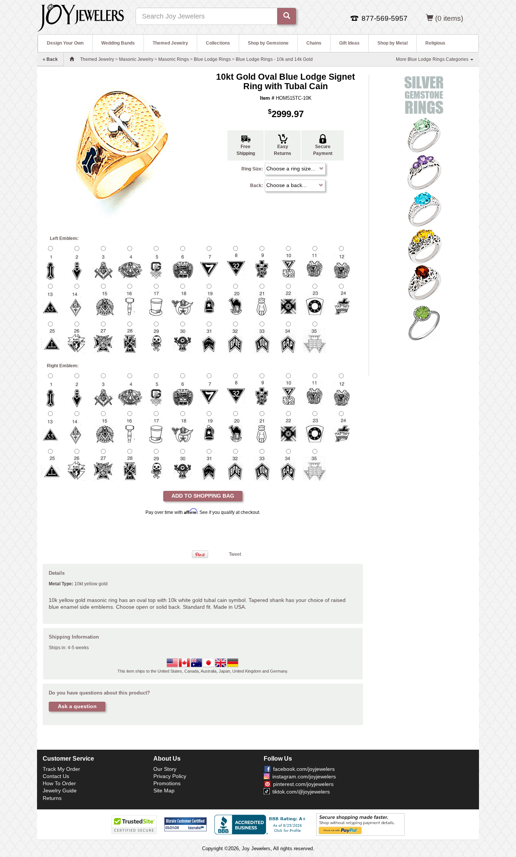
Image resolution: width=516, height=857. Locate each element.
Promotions (167, 783)
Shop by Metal (392, 43)
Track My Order (61, 769)
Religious (435, 43)
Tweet (235, 554)
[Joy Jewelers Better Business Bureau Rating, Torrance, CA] (261, 824)
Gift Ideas (349, 43)
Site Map (164, 790)
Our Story (164, 769)
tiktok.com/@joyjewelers (301, 792)
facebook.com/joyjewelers (304, 769)
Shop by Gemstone (268, 43)
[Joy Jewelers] (80, 16)
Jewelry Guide (60, 790)
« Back (50, 59)
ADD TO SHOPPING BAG (202, 496)
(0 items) (449, 18)
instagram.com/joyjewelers (304, 776)
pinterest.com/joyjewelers (303, 784)
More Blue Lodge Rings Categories (433, 59)
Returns (52, 798)
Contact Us (56, 776)
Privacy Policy (169, 776)
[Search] (287, 16)
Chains (313, 43)
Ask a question (77, 706)
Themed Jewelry (170, 43)
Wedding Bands (118, 43)
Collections (218, 43)
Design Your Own (65, 43)
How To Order (59, 783)
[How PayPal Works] (360, 824)
